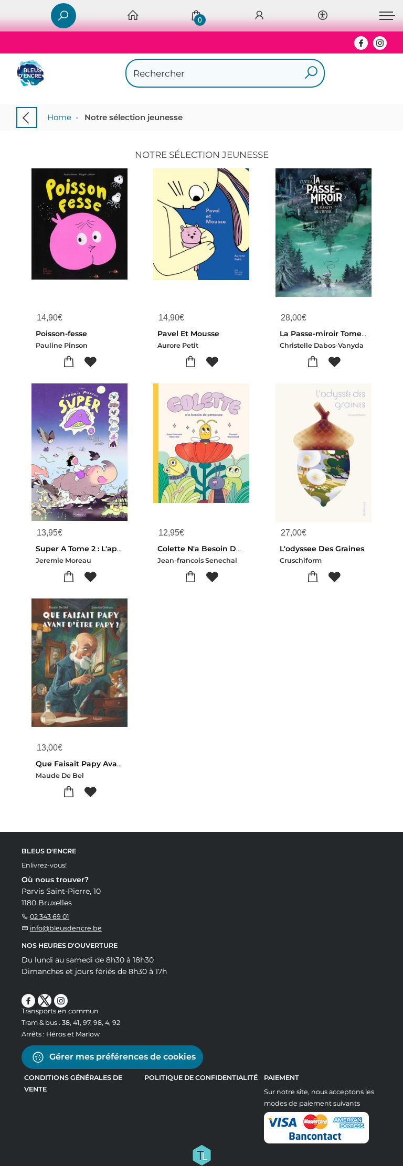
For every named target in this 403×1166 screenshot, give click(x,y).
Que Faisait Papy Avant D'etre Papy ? (107, 763)
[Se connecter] (259, 16)
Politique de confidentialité (201, 1078)
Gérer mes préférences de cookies (121, 1057)
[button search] (310, 73)
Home (59, 117)
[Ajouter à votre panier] (69, 362)
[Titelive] (201, 1154)
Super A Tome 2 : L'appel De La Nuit (104, 548)
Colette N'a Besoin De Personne (218, 548)
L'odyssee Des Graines (322, 548)
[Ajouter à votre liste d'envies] (90, 362)
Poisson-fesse (61, 333)
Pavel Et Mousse (188, 333)
